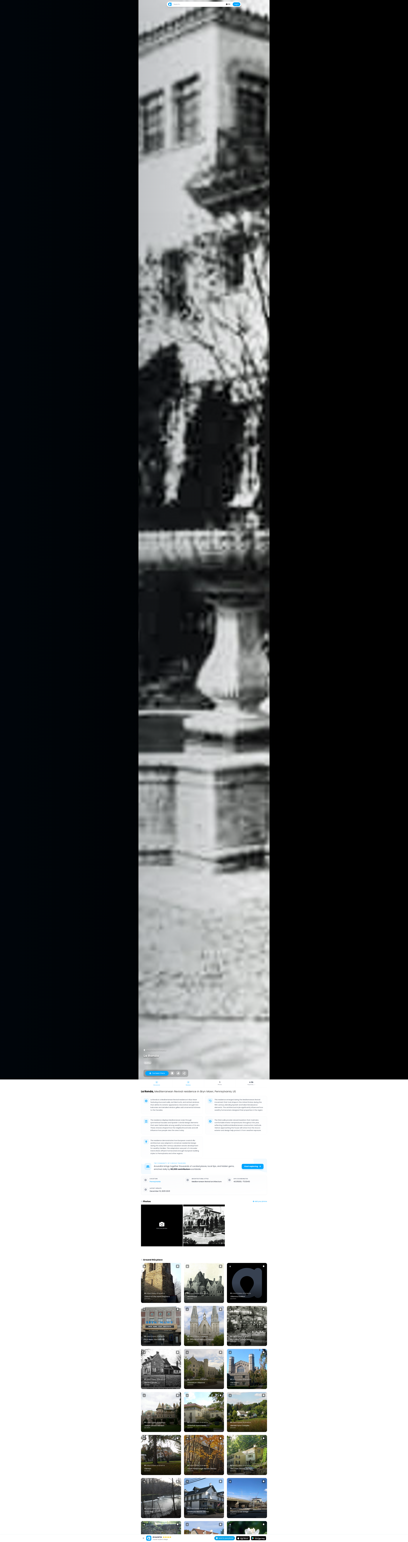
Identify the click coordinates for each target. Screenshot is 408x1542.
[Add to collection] (172, 1073)
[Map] (178, 1073)
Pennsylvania (155, 1181)
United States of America (156, 1050)
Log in (236, 4)
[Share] (184, 1073)
